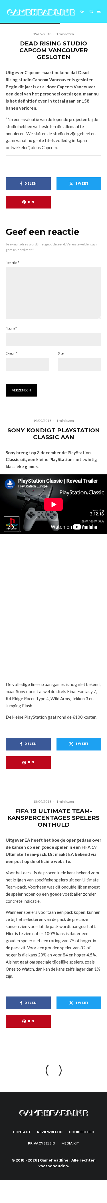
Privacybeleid (41, 1143)
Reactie (12, 262)
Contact (22, 1132)
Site (61, 353)
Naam (11, 328)
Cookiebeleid (81, 1132)
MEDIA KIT (70, 1143)
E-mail (11, 353)
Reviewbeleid (49, 1132)
